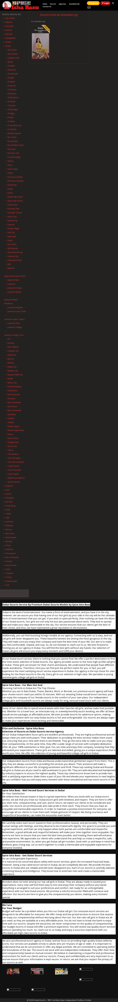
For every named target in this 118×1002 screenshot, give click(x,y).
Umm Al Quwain (14, 470)
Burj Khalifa (12, 141)
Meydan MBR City (15, 374)
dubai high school (15, 201)
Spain (8, 569)
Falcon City (12, 216)
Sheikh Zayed (13, 426)
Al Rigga (11, 113)
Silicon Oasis (12, 438)
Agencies (62, 4)
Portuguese (11, 553)
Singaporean (13, 442)
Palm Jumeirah (13, 394)
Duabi (10, 189)
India (8, 509)
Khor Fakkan (12, 347)
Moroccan (10, 533)
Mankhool (11, 355)
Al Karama (11, 89)
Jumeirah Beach (14, 292)
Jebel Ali (10, 268)
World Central (13, 482)
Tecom (10, 450)
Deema (10, 161)
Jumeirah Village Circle (14, 335)
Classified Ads (74, 4)
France (8, 493)
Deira (9, 165)
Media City (11, 367)
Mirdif (10, 378)
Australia (9, 26)
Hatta (9, 240)
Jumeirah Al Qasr (14, 288)
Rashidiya (11, 414)
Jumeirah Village (14, 327)
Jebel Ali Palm (13, 280)
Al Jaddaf (11, 81)
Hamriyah (11, 236)
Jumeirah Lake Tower (16, 311)
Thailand (9, 573)
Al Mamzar (12, 93)
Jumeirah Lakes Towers (14, 319)
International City (15, 252)
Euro (8, 490)
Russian (9, 561)
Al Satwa (11, 121)
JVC (8, 339)
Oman (8, 545)
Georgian (10, 498)
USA (7, 585)
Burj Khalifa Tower (15, 145)
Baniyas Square (14, 133)
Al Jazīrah (11, 85)
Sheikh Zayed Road (15, 430)
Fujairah (11, 224)
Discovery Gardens (15, 181)
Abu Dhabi (10, 18)
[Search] (113, 3)
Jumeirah (11, 284)
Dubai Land (12, 204)
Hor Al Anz (12, 244)
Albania (9, 22)
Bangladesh (11, 38)
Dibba (10, 173)
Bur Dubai (11, 137)
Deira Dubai (12, 169)
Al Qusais (11, 105)
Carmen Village (14, 157)
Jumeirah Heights (15, 307)
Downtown (12, 185)
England (9, 486)
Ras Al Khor (12, 406)
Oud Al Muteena (14, 386)
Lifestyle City (12, 351)
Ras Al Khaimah (14, 402)
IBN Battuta (12, 248)
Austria (9, 30)
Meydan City (12, 370)
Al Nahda (11, 101)
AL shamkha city (14, 125)
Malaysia (9, 525)
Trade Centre (13, 466)
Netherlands (11, 537)
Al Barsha (11, 70)
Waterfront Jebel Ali (16, 478)
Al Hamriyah (12, 73)
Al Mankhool (12, 97)
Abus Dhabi (12, 54)
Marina (10, 359)
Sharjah (10, 418)
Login (106, 3)
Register (95, 3)
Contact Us (47, 7)
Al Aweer (11, 66)
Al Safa (10, 117)
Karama (10, 343)
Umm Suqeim (13, 474)
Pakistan (9, 549)
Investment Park (14, 260)
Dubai (8, 46)
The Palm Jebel (13, 458)
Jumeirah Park (13, 323)
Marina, (10, 363)
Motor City (12, 382)
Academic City (13, 58)
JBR (8, 264)
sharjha (10, 422)
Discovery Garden (15, 177)
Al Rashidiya (12, 109)
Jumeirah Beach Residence (11, 301)
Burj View (11, 149)
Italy (7, 517)
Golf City (11, 232)
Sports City (12, 446)
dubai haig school (15, 196)
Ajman (10, 62)
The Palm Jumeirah (15, 462)
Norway (9, 541)
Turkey (9, 577)
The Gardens (13, 454)
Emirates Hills (13, 208)
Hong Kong (10, 505)
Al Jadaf (10, 77)
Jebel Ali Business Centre (15, 276)
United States (11, 581)
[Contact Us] (89, 7)
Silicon (10, 434)
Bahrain (9, 34)
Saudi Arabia (11, 565)
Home (45, 4)
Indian (8, 513)
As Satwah (11, 129)
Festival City (12, 220)
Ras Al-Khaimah (14, 410)
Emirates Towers (14, 212)
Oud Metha (12, 390)
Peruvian (11, 398)
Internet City (12, 256)
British (8, 42)
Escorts (53, 4)
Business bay (13, 153)
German (9, 501)
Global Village (13, 228)
